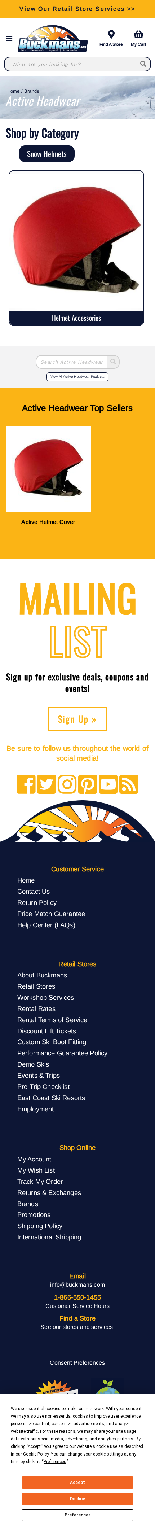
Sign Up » (77, 718)
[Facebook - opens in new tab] (26, 785)
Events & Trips (38, 1075)
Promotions (34, 1214)
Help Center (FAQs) (46, 925)
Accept (77, 1482)
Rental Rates (36, 1008)
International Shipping (49, 1237)
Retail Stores (36, 986)
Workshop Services (45, 997)
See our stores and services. (77, 1327)
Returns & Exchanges (49, 1192)
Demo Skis (33, 1064)
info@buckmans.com (77, 1285)
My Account (34, 1159)
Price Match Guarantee (51, 914)
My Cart (138, 44)
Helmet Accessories (76, 317)
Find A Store (111, 44)
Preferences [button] (55, 1461)
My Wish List (36, 1170)
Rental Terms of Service (52, 1020)
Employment (35, 1109)
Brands (31, 91)
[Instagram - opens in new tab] (67, 785)
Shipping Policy (39, 1226)
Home (13, 91)
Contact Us (33, 891)
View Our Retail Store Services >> (77, 9)
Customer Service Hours (77, 1306)
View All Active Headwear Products (77, 376)
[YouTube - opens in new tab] (108, 785)
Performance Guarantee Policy (62, 1053)
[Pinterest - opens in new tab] (87, 785)
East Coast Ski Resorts (51, 1098)
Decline (77, 1498)
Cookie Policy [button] (36, 1454)
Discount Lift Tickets (46, 1031)
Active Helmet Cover (48, 522)
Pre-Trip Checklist (43, 1086)
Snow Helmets (47, 153)
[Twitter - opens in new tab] (46, 785)
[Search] (113, 362)
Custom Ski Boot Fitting (52, 1042)
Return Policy (37, 902)
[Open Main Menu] (11, 38)
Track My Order (40, 1181)
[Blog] (128, 785)
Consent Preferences (77, 1363)
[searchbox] (143, 64)
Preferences (78, 1515)
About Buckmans (42, 975)
